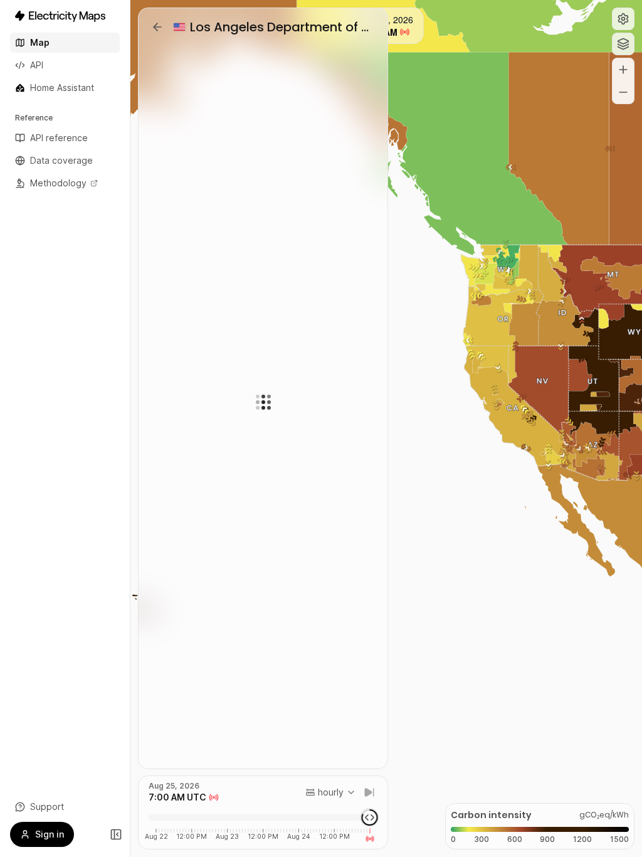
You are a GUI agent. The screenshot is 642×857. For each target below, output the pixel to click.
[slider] (370, 817)
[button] (623, 19)
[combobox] (331, 792)
